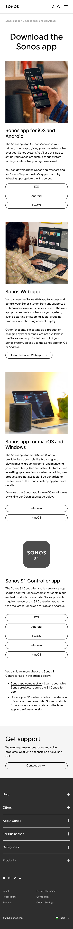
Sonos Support (13, 20)
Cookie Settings (45, 902)
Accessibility (9, 896)
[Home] (12, 6)
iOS (36, 186)
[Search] (58, 6)
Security (7, 902)
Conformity (42, 896)
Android (36, 196)
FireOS (36, 205)
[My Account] (53, 6)
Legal (6, 890)
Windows (36, 508)
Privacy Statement (46, 890)
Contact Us (33, 765)
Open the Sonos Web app (26, 355)
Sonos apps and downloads (41, 20)
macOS (36, 517)
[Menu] (66, 6)
